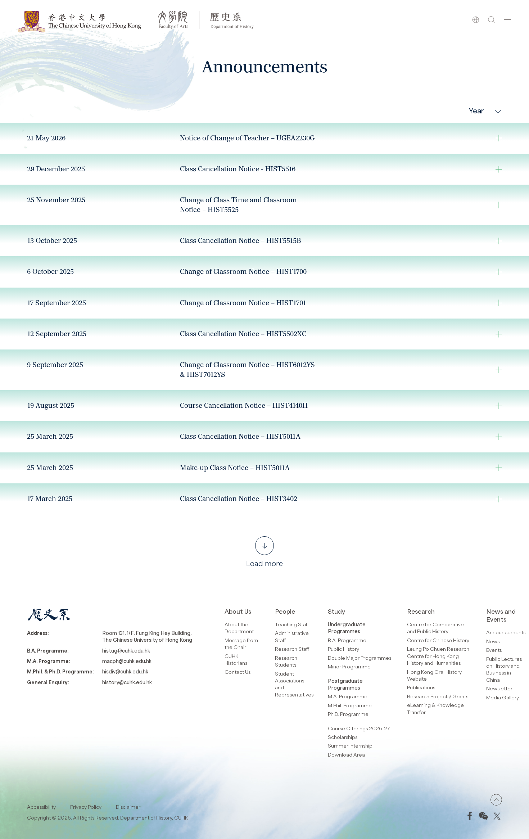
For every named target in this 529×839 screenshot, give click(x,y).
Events (494, 650)
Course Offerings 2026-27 (359, 728)
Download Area (346, 755)
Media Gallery (502, 697)
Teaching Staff (292, 624)
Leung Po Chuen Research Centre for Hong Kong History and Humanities (438, 656)
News (492, 641)
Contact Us (237, 672)
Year (476, 110)
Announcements (505, 632)
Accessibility (41, 807)
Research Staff (292, 649)
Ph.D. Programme (348, 714)
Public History (343, 649)
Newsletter (499, 688)
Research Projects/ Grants (437, 696)
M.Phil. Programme (350, 705)
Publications (421, 687)
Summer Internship (350, 746)
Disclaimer (128, 807)
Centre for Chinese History (438, 640)
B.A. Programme (347, 640)
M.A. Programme (347, 696)
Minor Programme (349, 666)
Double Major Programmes (359, 658)
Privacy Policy (85, 807)
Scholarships (342, 737)
